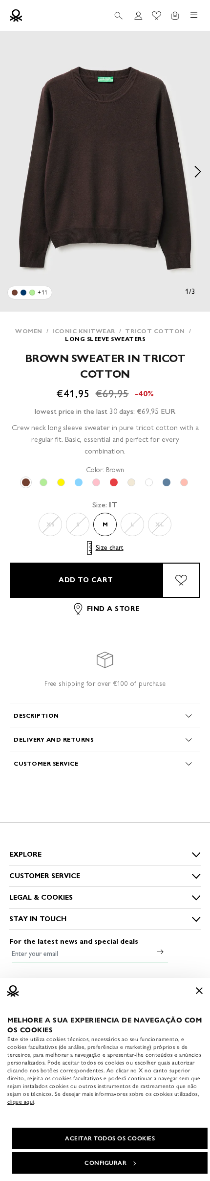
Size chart (110, 548)
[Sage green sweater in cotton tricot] (32, 292)
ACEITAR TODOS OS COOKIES (110, 1138)
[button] (105, 171)
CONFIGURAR (105, 1162)
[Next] (198, 171)
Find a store (113, 609)
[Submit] (160, 951)
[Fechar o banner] (199, 990)
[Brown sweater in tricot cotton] (15, 292)
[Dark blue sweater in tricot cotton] (23, 292)
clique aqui (20, 1101)
